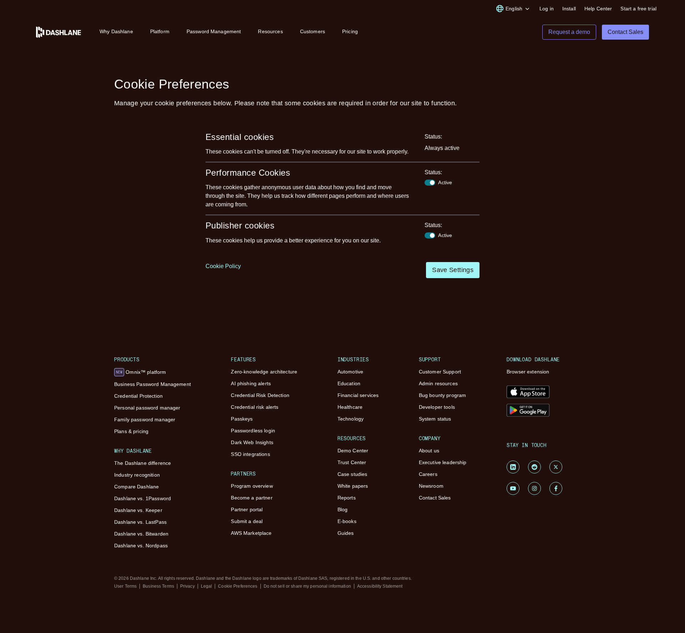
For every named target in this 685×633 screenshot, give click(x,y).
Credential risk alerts (254, 407)
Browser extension (528, 372)
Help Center (598, 8)
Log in (546, 8)
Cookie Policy (223, 266)
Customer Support (440, 372)
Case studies (352, 474)
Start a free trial (638, 8)
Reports (347, 498)
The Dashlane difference (142, 463)
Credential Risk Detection (260, 395)
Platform (159, 31)
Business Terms (158, 586)
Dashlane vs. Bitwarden (141, 534)
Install (569, 8)
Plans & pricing (131, 431)
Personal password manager (147, 408)
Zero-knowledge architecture (264, 372)
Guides (346, 533)
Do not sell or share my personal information (307, 586)
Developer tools (437, 407)
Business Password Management (152, 384)
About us (429, 450)
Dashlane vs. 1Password (142, 498)
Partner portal (247, 509)
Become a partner (251, 498)
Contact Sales (435, 498)
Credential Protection (138, 396)
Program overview (252, 486)
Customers (312, 31)
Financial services (358, 395)
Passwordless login (253, 430)
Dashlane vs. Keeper (138, 510)
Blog (343, 509)
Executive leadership (443, 462)
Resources (270, 31)
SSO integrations (250, 454)
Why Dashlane (116, 31)
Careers (428, 474)
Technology (351, 419)
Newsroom (431, 486)
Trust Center (352, 462)
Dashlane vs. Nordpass (141, 545)
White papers (353, 486)
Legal (206, 586)
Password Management (214, 31)
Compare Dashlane (136, 486)
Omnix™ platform (141, 372)
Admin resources (438, 383)
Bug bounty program (442, 395)
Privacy (187, 586)
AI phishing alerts (251, 383)
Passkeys (242, 419)
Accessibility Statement (380, 586)
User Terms (125, 586)
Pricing (350, 31)
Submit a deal (247, 521)
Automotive (350, 372)
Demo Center (353, 450)
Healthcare (350, 407)
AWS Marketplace (251, 533)
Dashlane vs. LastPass (140, 522)
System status (435, 419)
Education (349, 383)
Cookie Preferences (237, 586)
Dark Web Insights (252, 442)
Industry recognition (137, 475)
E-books (347, 521)
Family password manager (144, 419)
